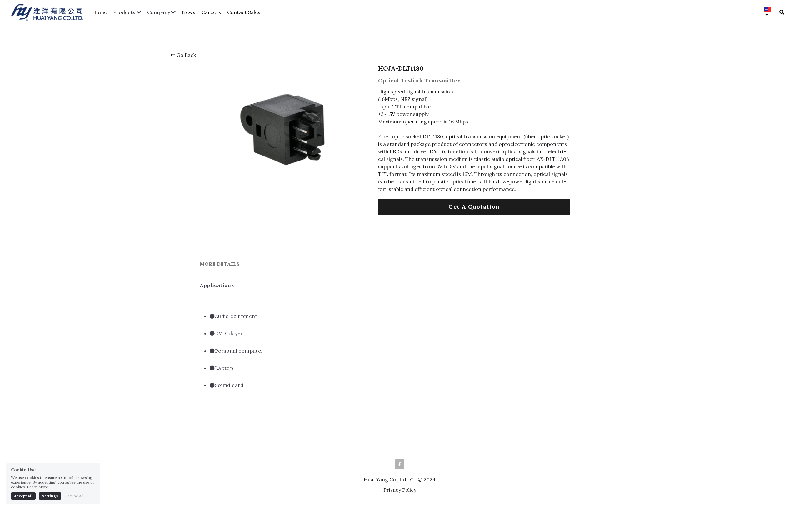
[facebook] (399, 464)
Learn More (37, 466)
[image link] (50, 11)
